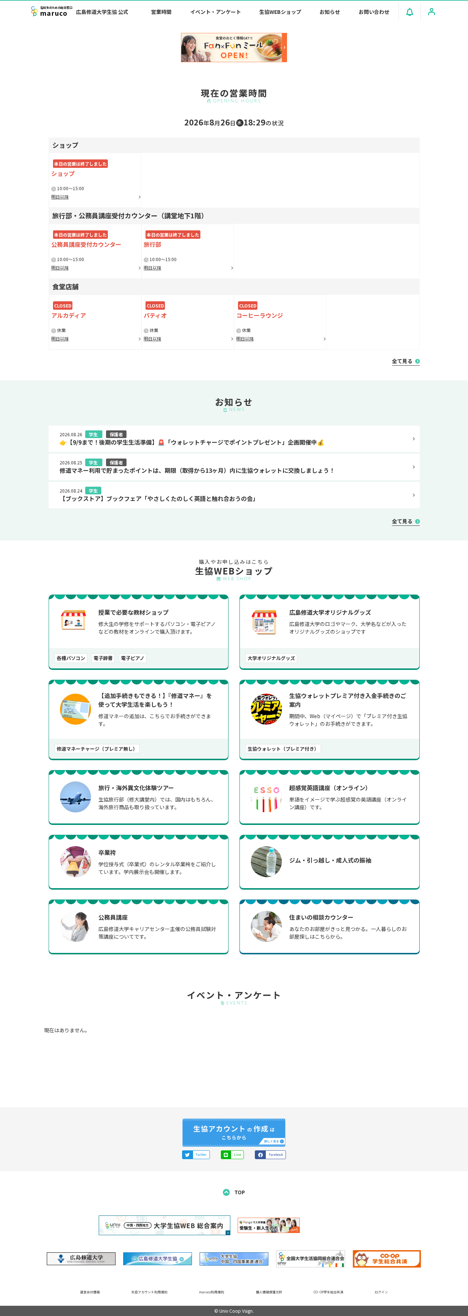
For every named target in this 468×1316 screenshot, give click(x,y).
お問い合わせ (374, 11)
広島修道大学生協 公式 (102, 11)
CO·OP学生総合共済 (328, 1292)
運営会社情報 (90, 1292)
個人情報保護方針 (269, 1292)
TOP (239, 1192)
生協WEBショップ (280, 11)
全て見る (403, 361)
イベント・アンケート (215, 11)
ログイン (381, 1292)
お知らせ (330, 11)
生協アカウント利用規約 (149, 1292)
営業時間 (161, 11)
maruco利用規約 (211, 1292)
